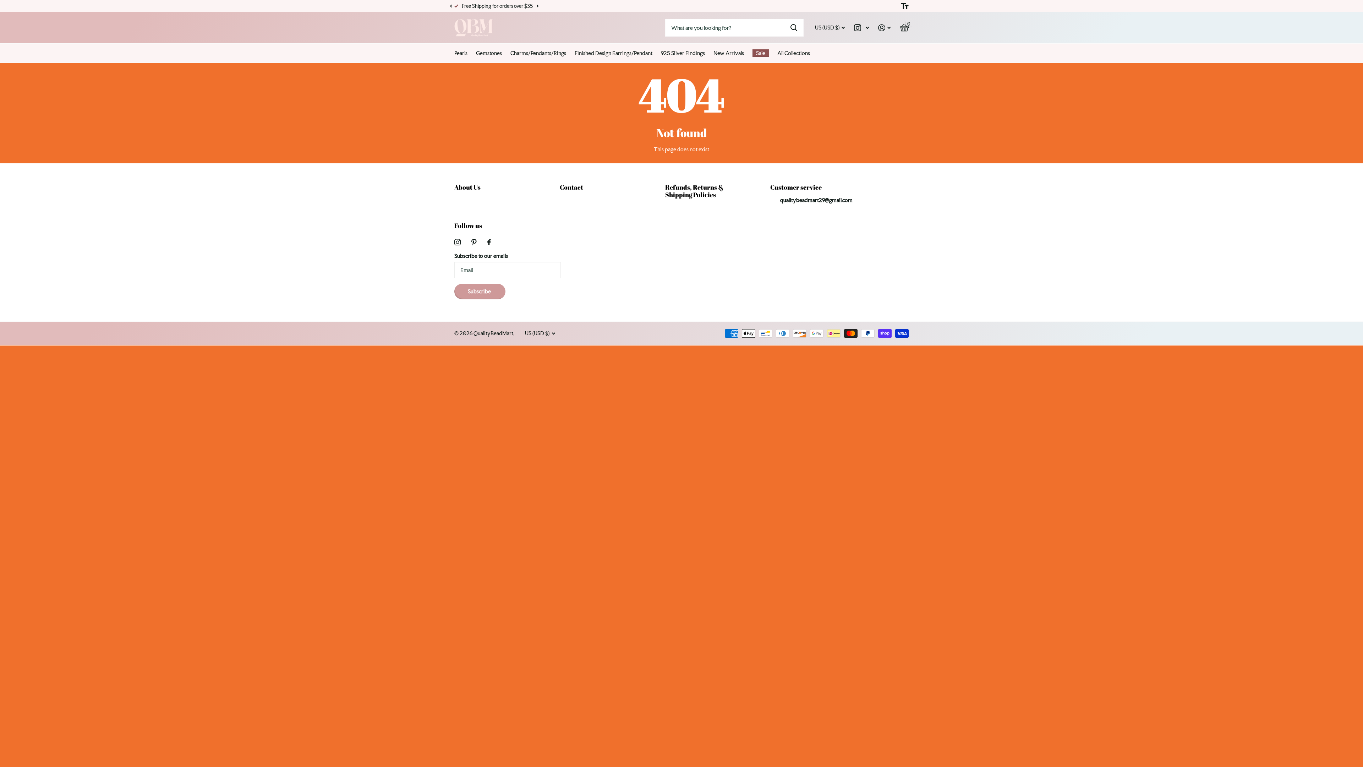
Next (537, 6)
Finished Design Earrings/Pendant (613, 53)
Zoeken (794, 28)
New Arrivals (728, 53)
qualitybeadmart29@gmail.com (816, 200)
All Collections (793, 53)
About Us (467, 187)
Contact (571, 187)
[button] (450, 6)
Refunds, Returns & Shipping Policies (694, 191)
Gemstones (489, 53)
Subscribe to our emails (481, 255)
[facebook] (489, 242)
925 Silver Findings (683, 53)
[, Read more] (861, 28)
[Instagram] (457, 242)
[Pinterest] (474, 242)
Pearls (460, 53)
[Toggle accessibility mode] (905, 6)
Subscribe (480, 291)
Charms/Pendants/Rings (538, 53)
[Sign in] (884, 28)
